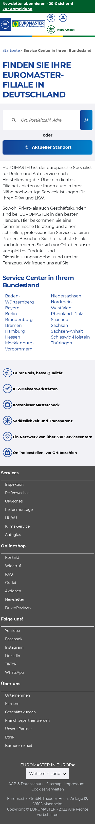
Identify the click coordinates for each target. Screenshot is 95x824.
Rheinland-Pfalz (67, 313)
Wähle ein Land (45, 773)
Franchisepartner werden (27, 720)
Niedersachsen (66, 296)
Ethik (9, 737)
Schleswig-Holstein (70, 337)
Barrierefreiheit (18, 745)
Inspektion (14, 484)
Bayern (12, 308)
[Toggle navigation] (5, 24)
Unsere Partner (18, 729)
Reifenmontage (19, 509)
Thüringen (61, 343)
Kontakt (12, 557)
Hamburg (15, 331)
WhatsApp (14, 672)
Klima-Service (17, 526)
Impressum (74, 784)
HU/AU (11, 518)
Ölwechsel (14, 501)
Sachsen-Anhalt (67, 331)
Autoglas (13, 534)
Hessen (12, 337)
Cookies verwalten (47, 789)
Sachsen (59, 325)
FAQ (9, 574)
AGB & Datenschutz (25, 784)
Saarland (59, 319)
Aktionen (13, 591)
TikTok (10, 664)
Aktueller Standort (51, 147)
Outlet (10, 582)
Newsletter (14, 599)
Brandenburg (19, 319)
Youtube (12, 630)
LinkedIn (12, 655)
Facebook (13, 639)
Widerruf (13, 566)
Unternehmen (17, 695)
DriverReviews (18, 608)
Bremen (13, 325)
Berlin (11, 313)
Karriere (12, 703)
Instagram (14, 647)
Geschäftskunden (20, 712)
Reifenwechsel (17, 493)
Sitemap (53, 784)
